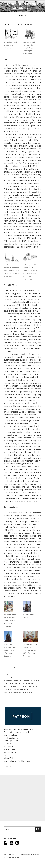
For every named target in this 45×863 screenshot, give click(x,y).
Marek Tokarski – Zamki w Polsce (17, 761)
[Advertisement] (22, 798)
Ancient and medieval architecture (22, 6)
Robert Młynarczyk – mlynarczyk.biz (18, 732)
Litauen (7, 755)
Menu (23, 15)
